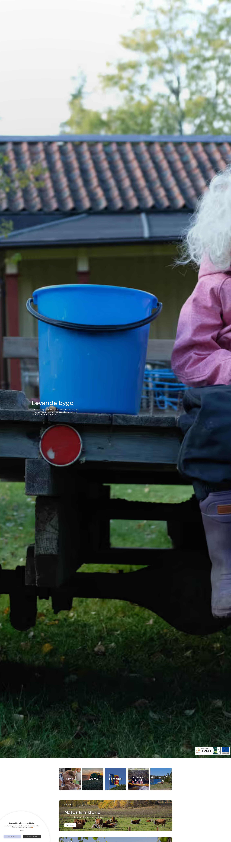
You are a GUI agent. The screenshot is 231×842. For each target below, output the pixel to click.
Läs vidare (70, 825)
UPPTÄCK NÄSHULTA (213, 5)
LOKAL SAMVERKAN (190, 5)
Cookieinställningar (32, 836)
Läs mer (22, 830)
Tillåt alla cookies (12, 836)
